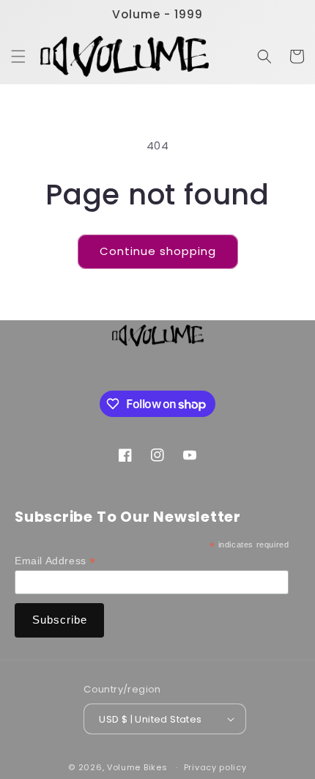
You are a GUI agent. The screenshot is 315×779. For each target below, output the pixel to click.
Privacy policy (215, 767)
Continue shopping (158, 251)
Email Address (55, 561)
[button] (18, 56)
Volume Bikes (137, 767)
